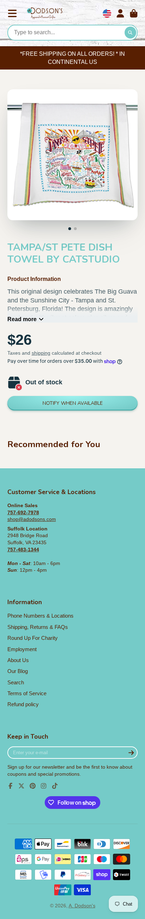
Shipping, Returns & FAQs (37, 627)
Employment (22, 649)
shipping (41, 353)
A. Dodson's (82, 905)
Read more (22, 319)
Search (15, 682)
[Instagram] (43, 786)
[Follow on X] (21, 786)
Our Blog (17, 671)
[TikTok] (55, 786)
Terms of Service (26, 693)
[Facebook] (10, 786)
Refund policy (23, 704)
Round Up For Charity (32, 638)
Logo (44, 13)
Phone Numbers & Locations (40, 616)
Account (120, 13)
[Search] (131, 33)
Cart (134, 13)
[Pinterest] (33, 786)
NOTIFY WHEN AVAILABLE (73, 403)
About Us (18, 660)
